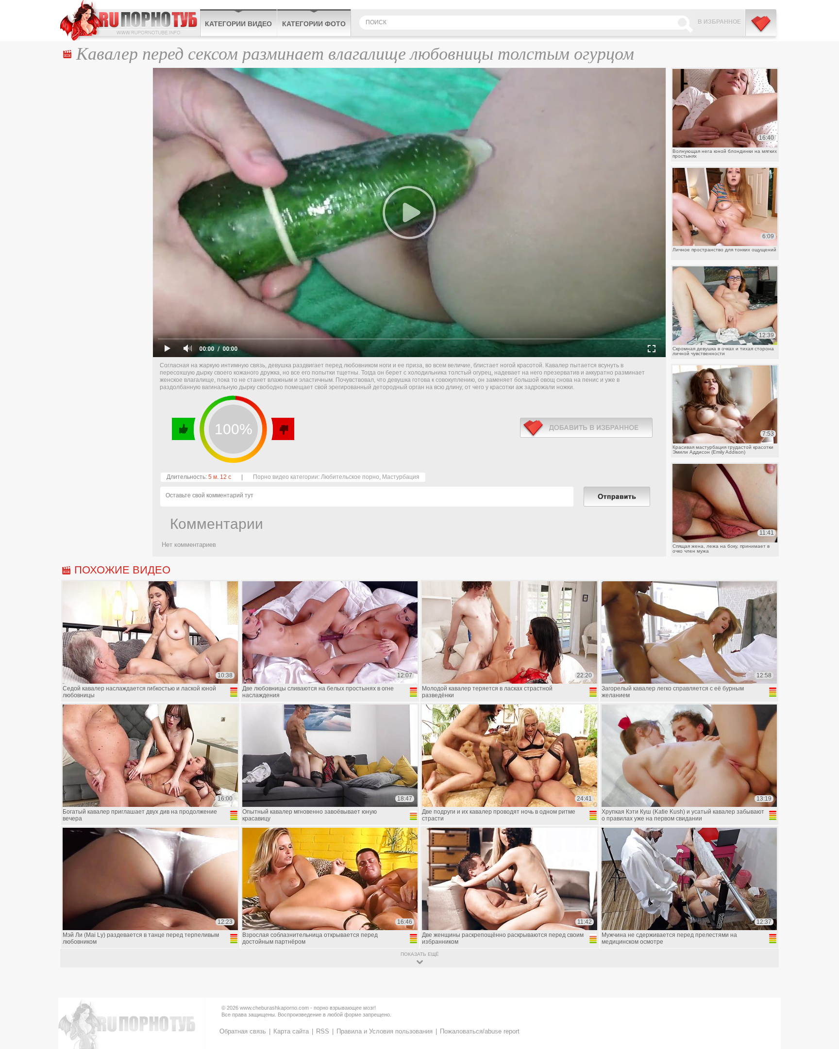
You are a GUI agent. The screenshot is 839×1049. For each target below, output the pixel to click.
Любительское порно (350, 477)
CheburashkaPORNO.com (130, 20)
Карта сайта (291, 1031)
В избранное (719, 21)
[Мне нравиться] (184, 429)
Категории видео (238, 24)
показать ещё (420, 954)
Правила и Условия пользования (384, 1031)
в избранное (586, 428)
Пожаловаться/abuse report (480, 1031)
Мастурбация (401, 477)
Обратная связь (242, 1031)
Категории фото (314, 24)
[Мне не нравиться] (282, 429)
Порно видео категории (285, 477)
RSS (322, 1031)
